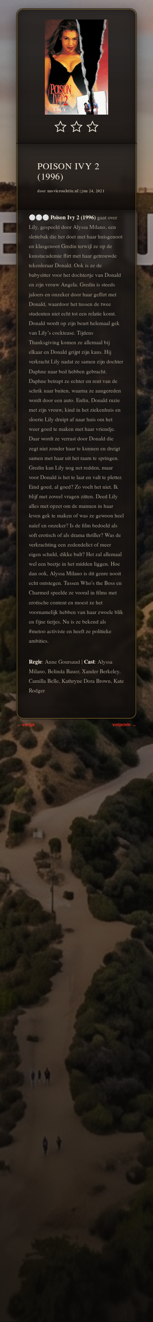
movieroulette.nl (62, 191)
